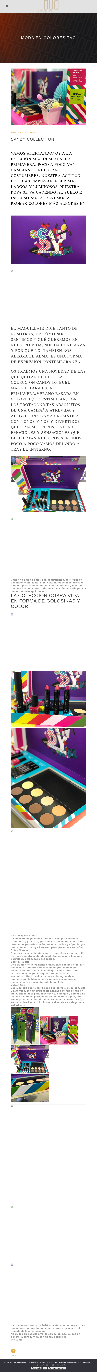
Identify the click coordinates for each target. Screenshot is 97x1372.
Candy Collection (32, 139)
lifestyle (32, 133)
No (45, 1368)
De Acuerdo (36, 1368)
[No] (94, 1365)
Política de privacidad (57, 1368)
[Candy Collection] (48, 97)
